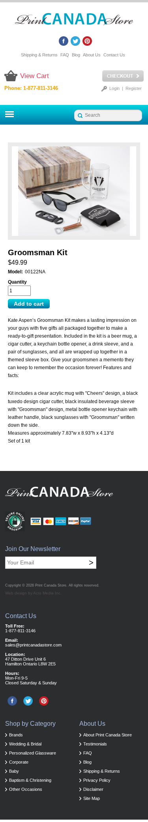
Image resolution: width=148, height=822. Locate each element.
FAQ (64, 54)
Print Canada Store (50, 585)
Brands (16, 734)
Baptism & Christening (30, 780)
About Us (92, 54)
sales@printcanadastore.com (33, 645)
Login (114, 88)
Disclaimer (93, 789)
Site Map (91, 798)
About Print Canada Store (107, 734)
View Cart (34, 76)
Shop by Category (30, 723)
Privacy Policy (97, 780)
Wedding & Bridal (25, 744)
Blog (76, 54)
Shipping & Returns (39, 54)
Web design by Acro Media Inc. (33, 593)
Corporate (18, 762)
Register (134, 88)
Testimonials (95, 744)
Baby (14, 771)
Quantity (17, 282)
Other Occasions (25, 789)
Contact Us (114, 54)
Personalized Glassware (32, 753)
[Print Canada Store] (74, 21)
